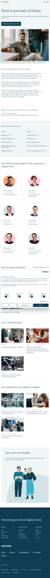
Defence (29, 131)
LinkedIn (37, 530)
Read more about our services (11, 23)
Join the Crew (21, 530)
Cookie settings (4, 569)
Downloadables (4, 537)
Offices (4, 556)
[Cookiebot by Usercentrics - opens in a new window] (43, 272)
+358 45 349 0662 (32, 224)
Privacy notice (24, 569)
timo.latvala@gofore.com (34, 194)
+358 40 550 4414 (32, 196)
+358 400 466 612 (32, 254)
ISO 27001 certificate (5, 572)
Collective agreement (22, 537)
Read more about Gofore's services (35, 151)
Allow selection (25, 305)
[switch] (19, 296)
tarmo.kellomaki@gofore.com (10, 194)
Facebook (37, 533)
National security (5, 135)
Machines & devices (32, 135)
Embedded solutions (6, 151)
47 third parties (12, 290)
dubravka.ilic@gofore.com (34, 252)
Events (2, 533)
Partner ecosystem (22, 535)
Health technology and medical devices (37, 146)
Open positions (21, 533)
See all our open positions (40, 267)
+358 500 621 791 (7, 224)
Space (3, 131)
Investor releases (4, 535)
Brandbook (15, 572)
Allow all (41, 305)
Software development (32, 142)
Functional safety (5, 142)
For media (36, 552)
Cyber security (31, 138)
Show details (43, 301)
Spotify (37, 537)
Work (3, 552)
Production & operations (7, 138)
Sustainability (24, 552)
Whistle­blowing (14, 569)
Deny (9, 305)
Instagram (37, 532)
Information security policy (35, 569)
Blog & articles (4, 532)
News (2, 530)
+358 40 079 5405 (7, 252)
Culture (20, 532)
